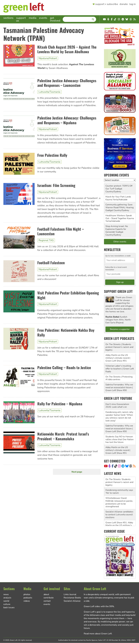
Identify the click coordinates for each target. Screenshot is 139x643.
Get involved (55, 19)
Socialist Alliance (72, 600)
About (46, 594)
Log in (132, 4)
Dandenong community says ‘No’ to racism (119, 481)
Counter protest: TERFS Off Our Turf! (118, 187)
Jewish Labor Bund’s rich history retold (117, 524)
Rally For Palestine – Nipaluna (59, 403)
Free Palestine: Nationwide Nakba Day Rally (65, 332)
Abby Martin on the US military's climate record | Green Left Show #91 (117, 358)
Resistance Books (72, 597)
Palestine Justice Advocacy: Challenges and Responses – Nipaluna (66, 120)
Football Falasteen (51, 262)
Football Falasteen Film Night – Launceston (60, 231)
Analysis (7, 597)
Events (43, 18)
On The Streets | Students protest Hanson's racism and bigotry (119, 347)
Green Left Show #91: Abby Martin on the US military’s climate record (119, 514)
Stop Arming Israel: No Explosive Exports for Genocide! (116, 229)
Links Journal (70, 594)
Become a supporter (120, 329)
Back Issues (9, 607)
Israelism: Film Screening (56, 185)
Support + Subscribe (106, 4)
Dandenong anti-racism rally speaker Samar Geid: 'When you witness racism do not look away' (119, 416)
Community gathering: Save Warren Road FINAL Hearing (119, 206)
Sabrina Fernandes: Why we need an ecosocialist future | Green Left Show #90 (119, 387)
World (6, 600)
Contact (47, 600)
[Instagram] (119, 466)
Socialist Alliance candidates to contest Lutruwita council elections (119, 503)
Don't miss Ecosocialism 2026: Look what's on (117, 406)
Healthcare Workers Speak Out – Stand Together (118, 217)
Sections (8, 18)
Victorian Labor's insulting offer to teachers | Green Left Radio (119, 368)
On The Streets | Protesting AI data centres (118, 378)
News (6, 594)
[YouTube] (106, 466)
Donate (124, 4)
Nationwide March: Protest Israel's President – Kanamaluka (63, 436)
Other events (119, 241)
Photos (26, 594)
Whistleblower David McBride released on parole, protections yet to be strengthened (119, 491)
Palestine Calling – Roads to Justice (64, 367)
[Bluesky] (127, 466)
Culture (6, 604)
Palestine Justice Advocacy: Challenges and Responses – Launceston (66, 83)
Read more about (98, 633)
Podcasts (27, 597)
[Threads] (130, 466)
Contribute (49, 597)
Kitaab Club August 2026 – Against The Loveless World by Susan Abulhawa (67, 49)
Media (32, 18)
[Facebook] (113, 466)
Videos (26, 600)
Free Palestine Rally (52, 155)
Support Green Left (118, 291)
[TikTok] (115, 466)
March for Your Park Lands (118, 196)
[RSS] (134, 466)
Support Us (21, 19)
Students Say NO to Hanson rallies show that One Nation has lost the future (119, 439)
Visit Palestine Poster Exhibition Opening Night (68, 295)
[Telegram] (122, 466)
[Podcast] (109, 466)
